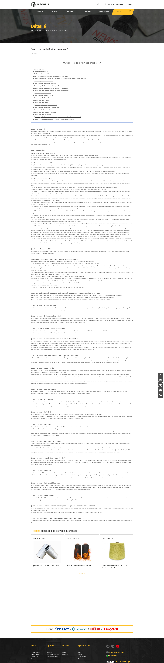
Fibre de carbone (33, 652)
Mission (80, 654)
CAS (48, 650)
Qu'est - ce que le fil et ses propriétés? (56, 30)
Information (65, 654)
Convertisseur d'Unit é (53, 656)
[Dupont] (95, 629)
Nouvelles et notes (36, 30)
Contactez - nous (82, 659)
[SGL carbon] (80, 629)
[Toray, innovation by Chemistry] (62, 629)
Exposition (65, 650)
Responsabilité (82, 656)
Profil (79, 650)
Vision (79, 652)
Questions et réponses (53, 654)
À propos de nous (103, 12)
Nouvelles (87, 12)
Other (32, 659)
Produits (54, 12)
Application (70, 12)
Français (129, 4)
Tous (32, 650)
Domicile (40, 12)
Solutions (48, 652)
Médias (64, 652)
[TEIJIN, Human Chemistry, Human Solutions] (110, 629)
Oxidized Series (35, 654)
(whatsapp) (113, 655)
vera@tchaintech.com (115, 4)
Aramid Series (34, 656)
